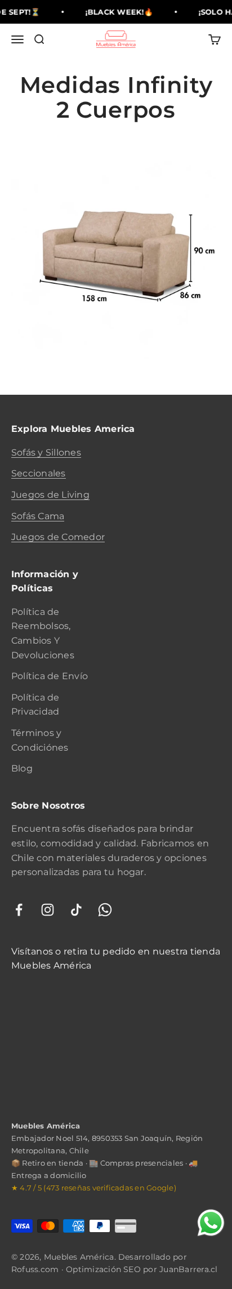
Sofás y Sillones (46, 452)
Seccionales (38, 473)
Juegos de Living (50, 494)
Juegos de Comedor (58, 537)
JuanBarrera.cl (188, 1269)
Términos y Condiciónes (40, 740)
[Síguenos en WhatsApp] (105, 909)
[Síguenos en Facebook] (18, 909)
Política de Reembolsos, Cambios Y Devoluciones (42, 633)
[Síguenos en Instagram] (47, 909)
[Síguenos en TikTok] (76, 909)
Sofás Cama (37, 516)
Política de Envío (49, 676)
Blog (22, 768)
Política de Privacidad (35, 704)
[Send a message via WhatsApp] (210, 1222)
